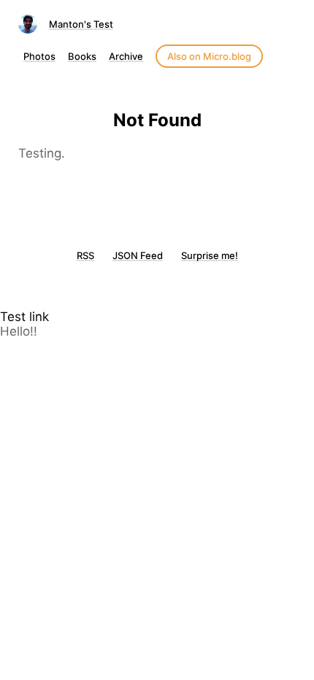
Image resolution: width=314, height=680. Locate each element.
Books (82, 56)
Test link (24, 316)
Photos (39, 56)
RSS (85, 255)
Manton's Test (81, 24)
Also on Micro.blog (209, 56)
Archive (126, 56)
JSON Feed (137, 255)
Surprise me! (209, 255)
